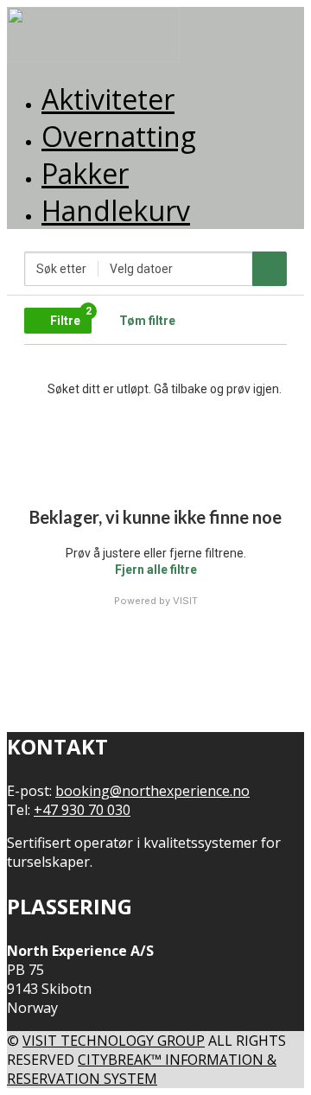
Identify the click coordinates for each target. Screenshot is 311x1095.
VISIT (185, 601)
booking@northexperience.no (152, 790)
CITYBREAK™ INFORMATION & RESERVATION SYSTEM (141, 1069)
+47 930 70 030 (82, 809)
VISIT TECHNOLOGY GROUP (113, 1040)
